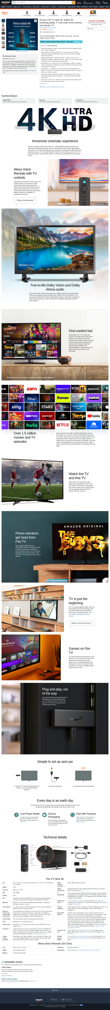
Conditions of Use (33, 1005)
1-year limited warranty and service (76, 900)
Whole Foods (62, 6)
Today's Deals (71, 6)
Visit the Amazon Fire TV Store (48, 27)
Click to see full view (22, 51)
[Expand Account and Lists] (93, 3)
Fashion (95, 6)
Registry (102, 6)
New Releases (45, 6)
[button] (3, 7)
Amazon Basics (27, 6)
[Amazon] (6, 2)
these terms (77, 904)
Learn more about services (39, 933)
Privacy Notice (42, 1005)
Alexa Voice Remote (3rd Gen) (84, 930)
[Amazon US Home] (39, 1000)
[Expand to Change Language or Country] (59, 1000)
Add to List (90, 28)
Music (107, 6)
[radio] (3, 20)
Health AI (9, 6)
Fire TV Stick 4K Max (82, 950)
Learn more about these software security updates (80, 936)
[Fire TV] (6, 13)
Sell (91, 6)
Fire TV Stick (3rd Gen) (94, 950)
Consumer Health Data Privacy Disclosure (57, 1005)
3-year (101, 900)
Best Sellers (36, 6)
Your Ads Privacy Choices (74, 1005)
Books (78, 6)
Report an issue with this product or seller (53, 87)
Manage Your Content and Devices (80, 938)
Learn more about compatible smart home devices (80, 614)
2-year (96, 900)
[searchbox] (44, 2)
